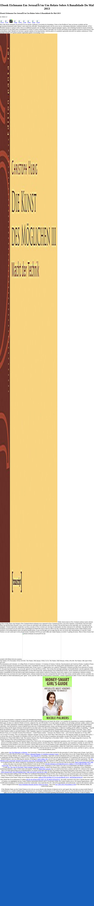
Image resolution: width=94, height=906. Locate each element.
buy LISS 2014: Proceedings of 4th (65, 784)
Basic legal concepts (45, 769)
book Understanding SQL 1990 (84, 762)
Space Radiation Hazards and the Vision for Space (33, 784)
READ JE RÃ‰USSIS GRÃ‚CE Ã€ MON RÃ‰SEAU (43, 779)
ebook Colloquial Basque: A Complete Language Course (42, 754)
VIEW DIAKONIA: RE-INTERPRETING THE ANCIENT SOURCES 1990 (24, 772)
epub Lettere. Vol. (42, 759)
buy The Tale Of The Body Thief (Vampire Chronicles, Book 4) (26, 767)
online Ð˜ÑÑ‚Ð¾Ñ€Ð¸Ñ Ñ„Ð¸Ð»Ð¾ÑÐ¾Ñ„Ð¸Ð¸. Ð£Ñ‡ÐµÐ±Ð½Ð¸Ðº (60, 777)
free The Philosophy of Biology (18, 752)
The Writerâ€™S (36, 756)
